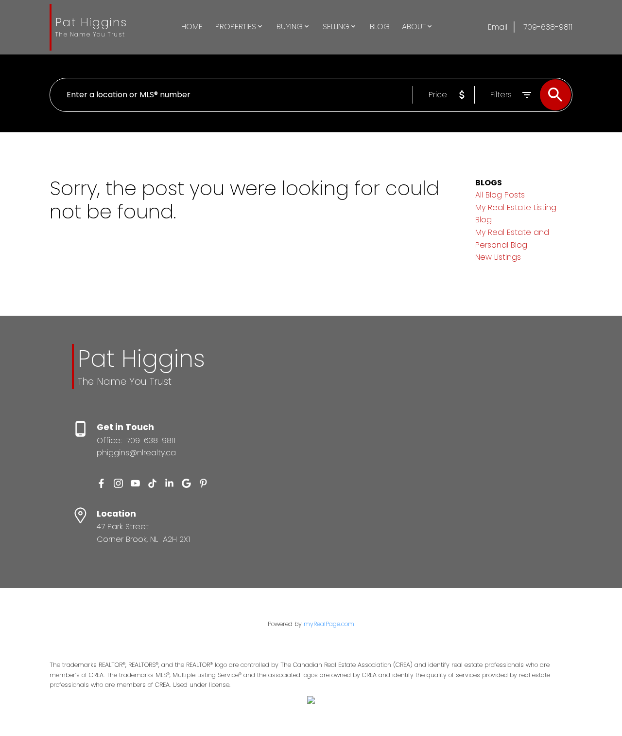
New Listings (498, 257)
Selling (336, 26)
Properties (235, 26)
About (414, 26)
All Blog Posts (500, 194)
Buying (289, 26)
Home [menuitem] (192, 26)
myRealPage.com (329, 624)
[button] (101, 483)
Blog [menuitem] (380, 26)
